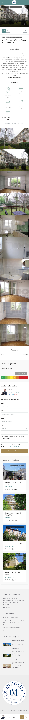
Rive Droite (19, 37)
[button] (14, 16)
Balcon (7, 37)
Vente (3, 710)
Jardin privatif (14, 555)
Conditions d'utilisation (14, 447)
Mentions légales (22, 710)
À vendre (8, 526)
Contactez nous (7, 630)
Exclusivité (21, 465)
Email (2, 418)
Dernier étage (14, 526)
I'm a (2, 425)
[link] (14, 471)
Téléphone (4, 410)
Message (3, 433)
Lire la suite (6, 607)
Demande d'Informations (14, 451)
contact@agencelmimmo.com (13, 627)
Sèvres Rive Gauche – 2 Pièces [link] (14, 544)
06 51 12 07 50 (15, 392)
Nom (2, 403)
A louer (12, 465)
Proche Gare (13, 37)
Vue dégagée (21, 526)
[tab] (4, 31)
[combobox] (14, 429)
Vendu (3, 37)
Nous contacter (12, 710)
